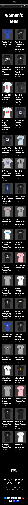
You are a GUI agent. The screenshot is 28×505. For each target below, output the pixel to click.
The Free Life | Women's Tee (7, 335)
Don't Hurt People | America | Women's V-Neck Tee (6, 125)
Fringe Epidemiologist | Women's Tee (20, 221)
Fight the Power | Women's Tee (20, 400)
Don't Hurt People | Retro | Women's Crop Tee (7, 174)
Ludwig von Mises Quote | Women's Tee (6, 313)
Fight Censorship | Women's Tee (6, 267)
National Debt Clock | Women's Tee (20, 424)
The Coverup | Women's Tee (6, 220)
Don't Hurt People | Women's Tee (19, 173)
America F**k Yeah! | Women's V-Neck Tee (7, 150)
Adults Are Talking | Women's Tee (19, 336)
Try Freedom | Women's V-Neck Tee (19, 122)
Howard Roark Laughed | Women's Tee (6, 244)
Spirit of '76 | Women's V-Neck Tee (6, 97)
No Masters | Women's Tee (19, 446)
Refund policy (10, 489)
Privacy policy (19, 489)
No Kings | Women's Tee (6, 446)
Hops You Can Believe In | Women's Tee (6, 401)
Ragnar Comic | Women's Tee (20, 358)
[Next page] (18, 456)
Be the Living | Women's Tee (20, 197)
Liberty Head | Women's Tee (19, 379)
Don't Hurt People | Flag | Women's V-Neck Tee (19, 98)
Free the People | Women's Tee (7, 43)
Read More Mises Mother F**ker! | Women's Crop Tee (6, 72)
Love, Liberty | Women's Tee (20, 266)
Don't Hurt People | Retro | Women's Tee (20, 150)
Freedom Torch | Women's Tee (7, 423)
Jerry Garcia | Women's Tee (6, 358)
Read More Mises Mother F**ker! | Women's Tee (19, 45)
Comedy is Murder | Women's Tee (19, 244)
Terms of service (14, 491)
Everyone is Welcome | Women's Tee (19, 313)
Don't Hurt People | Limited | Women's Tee (7, 198)
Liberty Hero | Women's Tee (6, 379)
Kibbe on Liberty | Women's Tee (19, 290)
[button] (3, 6)
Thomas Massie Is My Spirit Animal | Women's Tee (20, 70)
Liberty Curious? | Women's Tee (6, 290)
